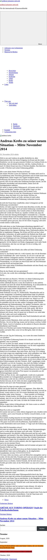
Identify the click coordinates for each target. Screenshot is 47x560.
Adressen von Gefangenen (13, 48)
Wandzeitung (13, 73)
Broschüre (12, 71)
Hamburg (16, 126)
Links (6, 84)
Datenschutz (4, 559)
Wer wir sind (13, 103)
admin (16, 154)
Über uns (7, 101)
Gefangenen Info (10, 132)
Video (11, 78)
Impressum (13, 559)
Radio (11, 80)
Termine (7, 50)
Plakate (11, 75)
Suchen (2, 525)
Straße (11, 82)
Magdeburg (17, 128)
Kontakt (7, 130)
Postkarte (12, 76)
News (6, 500)
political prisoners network (9, 5)
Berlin (15, 124)
